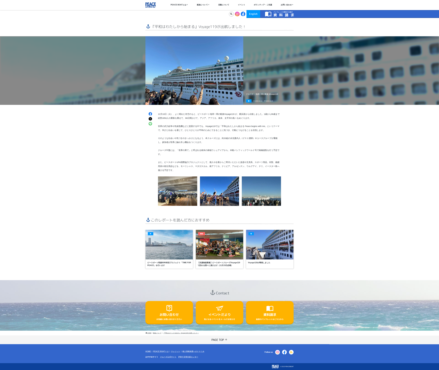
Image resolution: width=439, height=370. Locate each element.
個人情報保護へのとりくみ (193, 351)
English (253, 14)
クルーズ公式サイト (168, 357)
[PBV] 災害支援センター (188, 357)
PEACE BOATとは (161, 351)
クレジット (175, 351)
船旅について (157, 333)
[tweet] (150, 119)
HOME (149, 333)
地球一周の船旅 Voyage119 (267, 94)
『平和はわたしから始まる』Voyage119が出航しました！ (181, 333)
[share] (150, 114)
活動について (223, 5)
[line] (150, 124)
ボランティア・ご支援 (263, 5)
